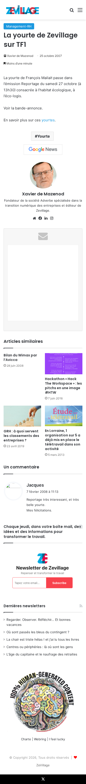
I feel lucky (57, 739)
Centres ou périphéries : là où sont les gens (39, 647)
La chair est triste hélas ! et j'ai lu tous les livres (42, 639)
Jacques (35, 485)
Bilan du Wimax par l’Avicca (20, 357)
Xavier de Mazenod (20, 56)
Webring (40, 739)
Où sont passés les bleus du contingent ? (37, 632)
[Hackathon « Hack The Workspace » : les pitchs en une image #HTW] (63, 363)
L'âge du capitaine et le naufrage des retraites (41, 654)
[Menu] (80, 11)
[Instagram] (51, 218)
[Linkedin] (46, 218)
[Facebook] (40, 218)
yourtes (48, 120)
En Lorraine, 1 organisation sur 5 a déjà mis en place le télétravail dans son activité (62, 439)
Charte (26, 739)
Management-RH (19, 26)
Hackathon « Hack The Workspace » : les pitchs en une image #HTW (63, 385)
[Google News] (43, 149)
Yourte (43, 136)
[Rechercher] (71, 11)
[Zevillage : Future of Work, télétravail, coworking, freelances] (23, 9)
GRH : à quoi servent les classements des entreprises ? (21, 436)
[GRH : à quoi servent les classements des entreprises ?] (22, 416)
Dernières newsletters (24, 605)
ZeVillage (43, 765)
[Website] (34, 218)
